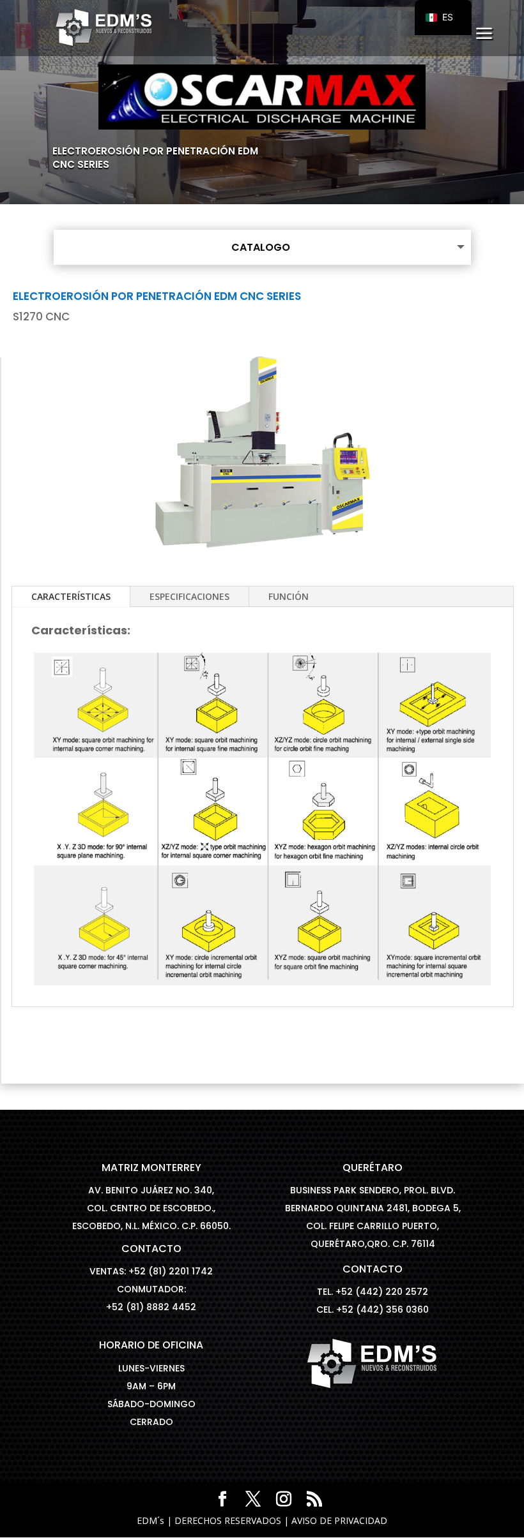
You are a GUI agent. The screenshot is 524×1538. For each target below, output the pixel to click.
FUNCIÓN (288, 596)
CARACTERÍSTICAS (71, 596)
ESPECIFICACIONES (189, 596)
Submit (467, 271)
